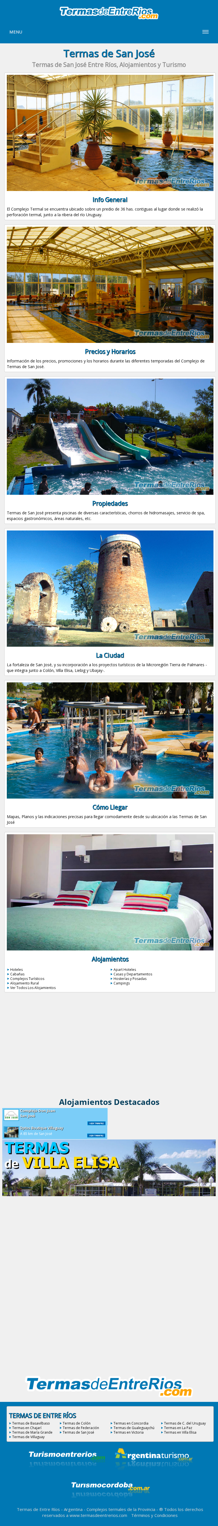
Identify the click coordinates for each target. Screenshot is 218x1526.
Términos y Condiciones (154, 1515)
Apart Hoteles (125, 969)
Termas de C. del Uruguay (185, 1423)
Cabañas (17, 974)
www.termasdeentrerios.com (98, 1515)
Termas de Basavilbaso (31, 1423)
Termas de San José (78, 1432)
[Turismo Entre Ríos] (67, 1475)
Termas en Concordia (131, 1423)
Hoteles (16, 969)
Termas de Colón (77, 1423)
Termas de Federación (81, 1427)
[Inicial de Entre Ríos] (109, 19)
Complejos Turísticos (27, 978)
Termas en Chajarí (26, 1427)
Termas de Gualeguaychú (134, 1427)
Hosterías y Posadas (130, 978)
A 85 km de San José (41, 1130)
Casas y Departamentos (133, 974)
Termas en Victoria (129, 1432)
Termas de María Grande (32, 1432)
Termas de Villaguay (28, 1436)
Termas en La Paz (178, 1427)
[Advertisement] (109, 1046)
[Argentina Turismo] (153, 1475)
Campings (122, 983)
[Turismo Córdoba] (110, 1505)
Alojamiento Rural (24, 983)
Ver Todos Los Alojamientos (33, 987)
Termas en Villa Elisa (180, 1432)
